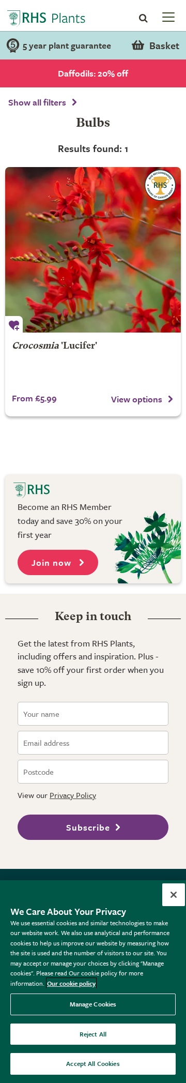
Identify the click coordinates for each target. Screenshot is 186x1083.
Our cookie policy (71, 983)
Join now (53, 562)
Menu (167, 16)
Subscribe (88, 827)
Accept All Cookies (92, 1063)
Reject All (93, 1034)
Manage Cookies (93, 1004)
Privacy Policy (73, 795)
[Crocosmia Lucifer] (93, 250)
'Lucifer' (54, 346)
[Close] (173, 894)
